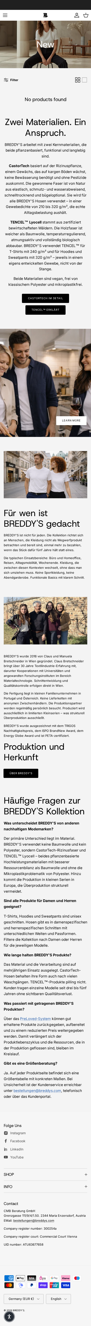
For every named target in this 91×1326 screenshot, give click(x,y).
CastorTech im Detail (45, 298)
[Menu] (5, 15)
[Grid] (77, 80)
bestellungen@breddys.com (37, 1090)
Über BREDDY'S (21, 773)
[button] (9, 1316)
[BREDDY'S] (45, 15)
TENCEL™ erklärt (45, 309)
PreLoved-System (35, 1018)
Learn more (71, 420)
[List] (84, 80)
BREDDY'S (18, 1310)
